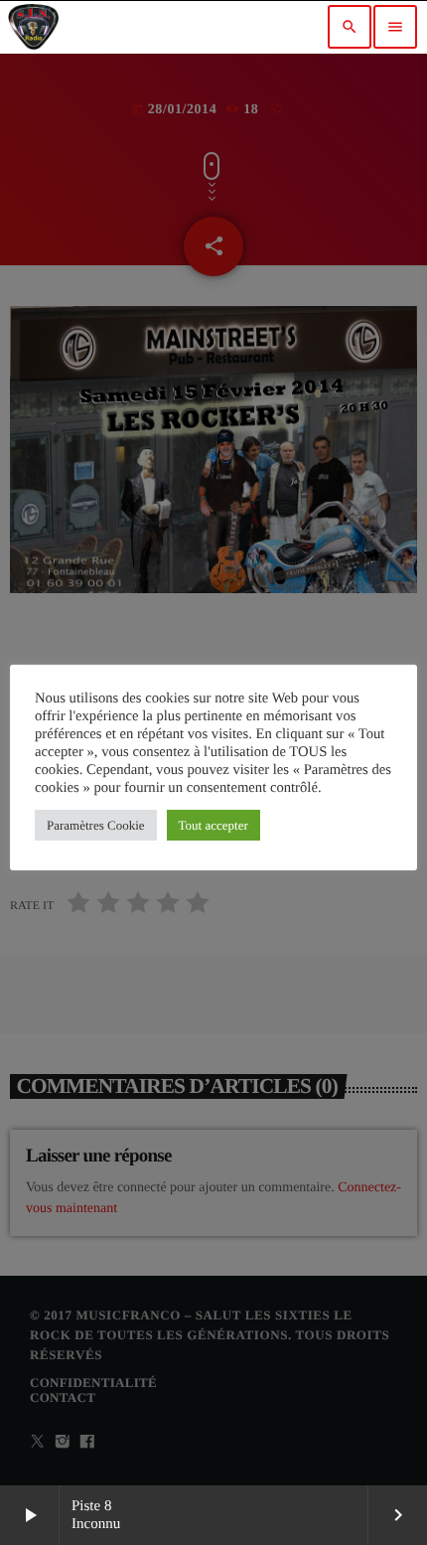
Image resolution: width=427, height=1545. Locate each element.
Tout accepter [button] (213, 825)
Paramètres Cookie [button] (96, 825)
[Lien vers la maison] (33, 27)
